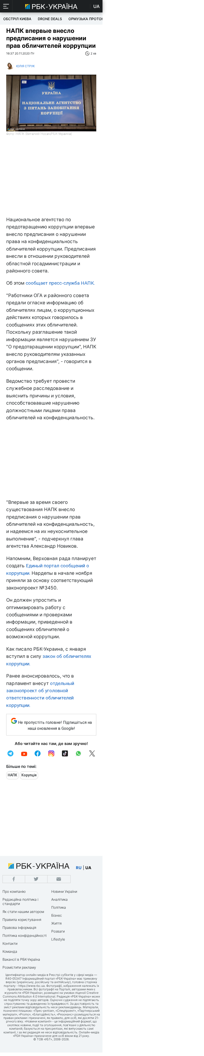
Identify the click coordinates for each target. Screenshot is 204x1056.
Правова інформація (19, 927)
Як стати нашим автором (23, 911)
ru (79, 867)
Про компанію (14, 891)
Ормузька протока (87, 19)
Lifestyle (58, 939)
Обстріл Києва (17, 19)
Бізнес (56, 915)
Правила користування (21, 919)
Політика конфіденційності (24, 935)
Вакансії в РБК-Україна (21, 959)
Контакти (9, 943)
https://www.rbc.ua (31, 986)
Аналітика (59, 899)
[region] (51, 178)
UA (96, 6)
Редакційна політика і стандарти (20, 901)
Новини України (64, 891)
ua (88, 867)
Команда (9, 951)
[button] (6, 6)
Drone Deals (50, 19)
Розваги (58, 931)
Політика (58, 907)
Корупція (29, 775)
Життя (56, 923)
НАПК (12, 775)
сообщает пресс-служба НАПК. (60, 283)
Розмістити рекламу (19, 967)
